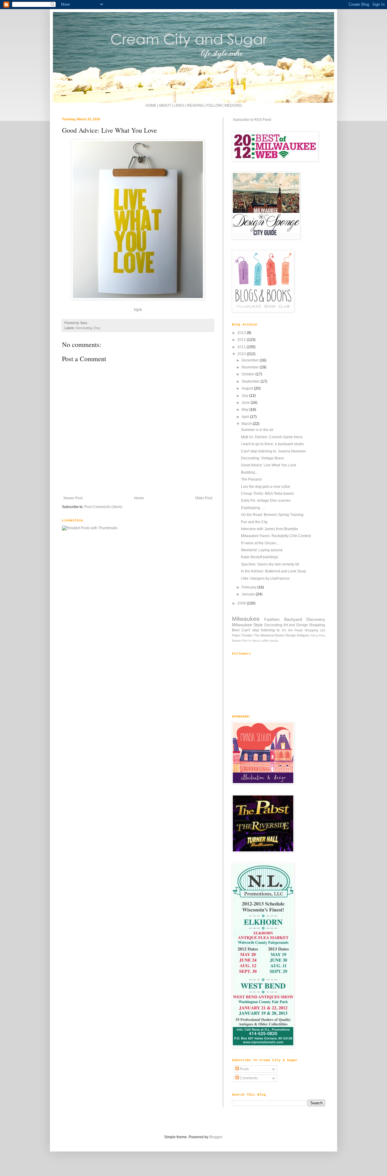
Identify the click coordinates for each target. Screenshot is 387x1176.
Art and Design (295, 625)
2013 (242, 333)
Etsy (97, 328)
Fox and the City (254, 522)
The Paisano (251, 479)
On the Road (292, 630)
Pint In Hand (251, 640)
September (251, 381)
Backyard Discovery (304, 619)
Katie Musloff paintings (259, 557)
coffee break (269, 640)
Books (280, 635)
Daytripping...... (253, 508)
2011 (242, 347)
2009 (242, 603)
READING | (197, 105)
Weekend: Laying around (261, 550)
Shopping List (314, 630)
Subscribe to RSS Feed (251, 120)
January (249, 594)
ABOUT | (166, 105)
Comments (248, 1078)
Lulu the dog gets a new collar (265, 486)
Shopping (317, 625)
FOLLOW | (215, 105)
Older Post (203, 498)
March (247, 424)
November (251, 367)
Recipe (290, 635)
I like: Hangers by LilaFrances (265, 578)
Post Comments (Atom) (103, 507)
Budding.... (250, 472)
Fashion (272, 619)
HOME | (152, 105)
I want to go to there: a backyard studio (272, 444)
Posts (244, 1069)
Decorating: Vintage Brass (262, 458)
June (246, 402)
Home (139, 498)
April (246, 417)
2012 (242, 340)
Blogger (215, 1137)
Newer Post (73, 498)
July (245, 396)
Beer (236, 630)
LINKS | (180, 105)
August (248, 388)
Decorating (84, 328)
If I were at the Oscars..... (261, 543)
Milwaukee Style (247, 624)
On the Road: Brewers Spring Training (272, 515)
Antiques (303, 635)
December (251, 360)
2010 (242, 354)
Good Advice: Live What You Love (268, 465)
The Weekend (264, 635)
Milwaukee (246, 619)
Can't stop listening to (261, 630)
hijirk (138, 309)
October (248, 374)
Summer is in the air (257, 430)
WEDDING (233, 105)
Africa (314, 635)
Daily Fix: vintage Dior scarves (266, 500)
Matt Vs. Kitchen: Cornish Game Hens (272, 437)
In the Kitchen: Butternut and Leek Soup (273, 571)
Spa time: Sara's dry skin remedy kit (270, 564)
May (245, 409)
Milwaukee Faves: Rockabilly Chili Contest (276, 536)
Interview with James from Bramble (269, 529)
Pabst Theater (242, 635)
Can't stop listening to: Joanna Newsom (273, 451)
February (249, 587)
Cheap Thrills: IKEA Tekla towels (267, 493)
